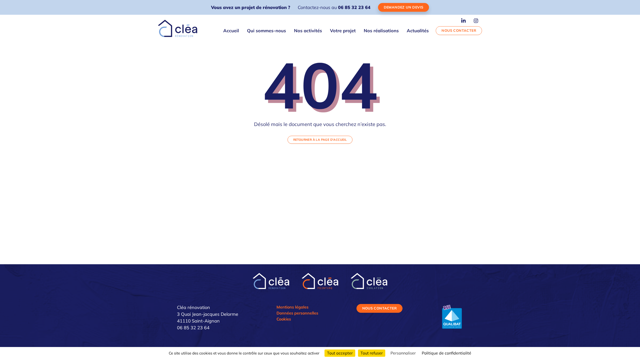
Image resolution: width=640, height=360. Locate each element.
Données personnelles (297, 313)
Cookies (283, 319)
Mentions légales (292, 307)
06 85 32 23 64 (354, 7)
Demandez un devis (404, 7)
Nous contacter (459, 30)
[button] (463, 20)
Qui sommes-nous (266, 31)
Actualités (418, 31)
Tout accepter (340, 353)
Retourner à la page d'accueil (320, 140)
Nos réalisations (381, 31)
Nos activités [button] (308, 31)
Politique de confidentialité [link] (446, 353)
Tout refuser (371, 353)
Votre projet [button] (343, 31)
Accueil (231, 31)
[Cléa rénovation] (177, 28)
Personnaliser (403, 353)
